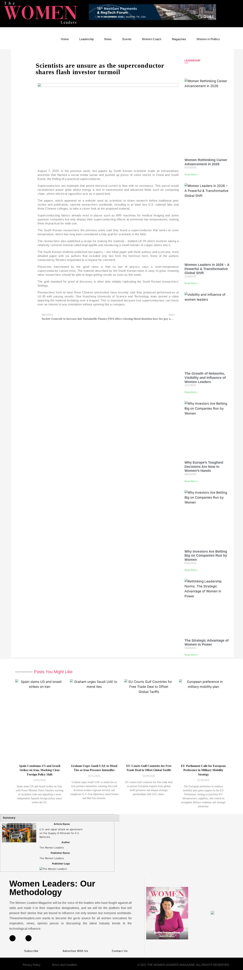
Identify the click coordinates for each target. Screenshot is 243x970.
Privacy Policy (31, 964)
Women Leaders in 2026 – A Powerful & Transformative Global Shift (207, 269)
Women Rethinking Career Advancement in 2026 (206, 162)
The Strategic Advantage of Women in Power (207, 643)
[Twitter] (28, 938)
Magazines (179, 39)
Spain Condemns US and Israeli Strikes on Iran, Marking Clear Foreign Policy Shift (39, 770)
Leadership (86, 39)
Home (65, 39)
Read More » (191, 174)
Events (127, 39)
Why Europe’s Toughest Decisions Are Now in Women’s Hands (204, 467)
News (108, 39)
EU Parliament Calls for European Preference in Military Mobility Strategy (203, 770)
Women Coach (151, 39)
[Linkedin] (12, 938)
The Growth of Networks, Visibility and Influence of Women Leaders (205, 378)
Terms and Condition (64, 964)
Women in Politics (208, 39)
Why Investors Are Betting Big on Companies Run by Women (206, 556)
